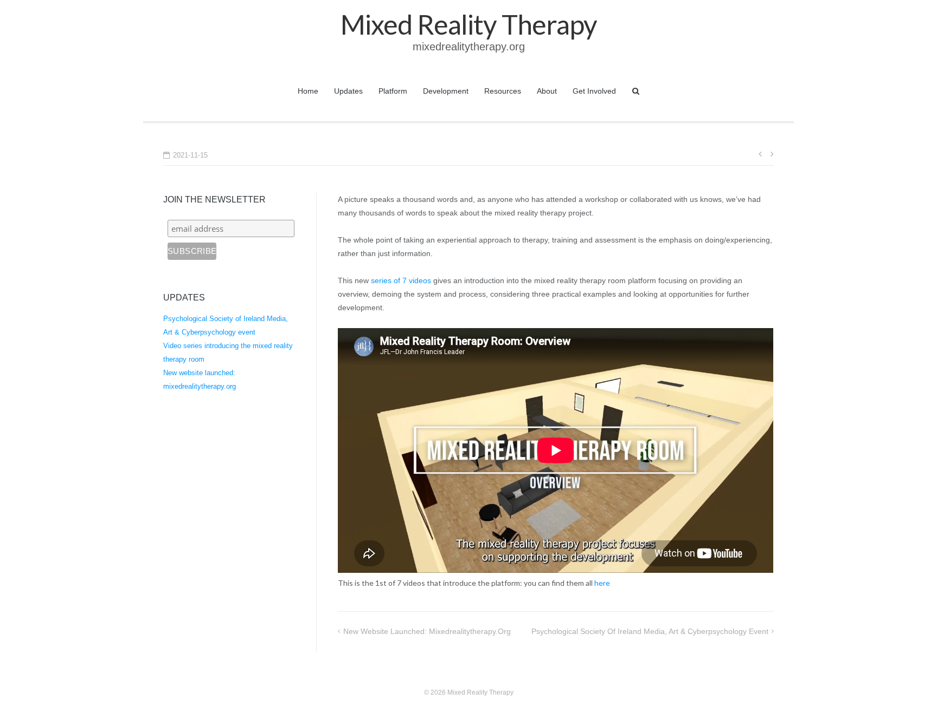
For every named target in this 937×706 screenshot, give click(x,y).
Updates (348, 91)
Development (445, 91)
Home (308, 91)
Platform (392, 91)
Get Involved (594, 91)
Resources (502, 91)
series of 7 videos (401, 280)
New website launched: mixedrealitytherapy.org (427, 631)
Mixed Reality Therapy (480, 692)
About (547, 91)
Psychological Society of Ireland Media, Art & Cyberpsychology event (649, 631)
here (602, 582)
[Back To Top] (910, 680)
